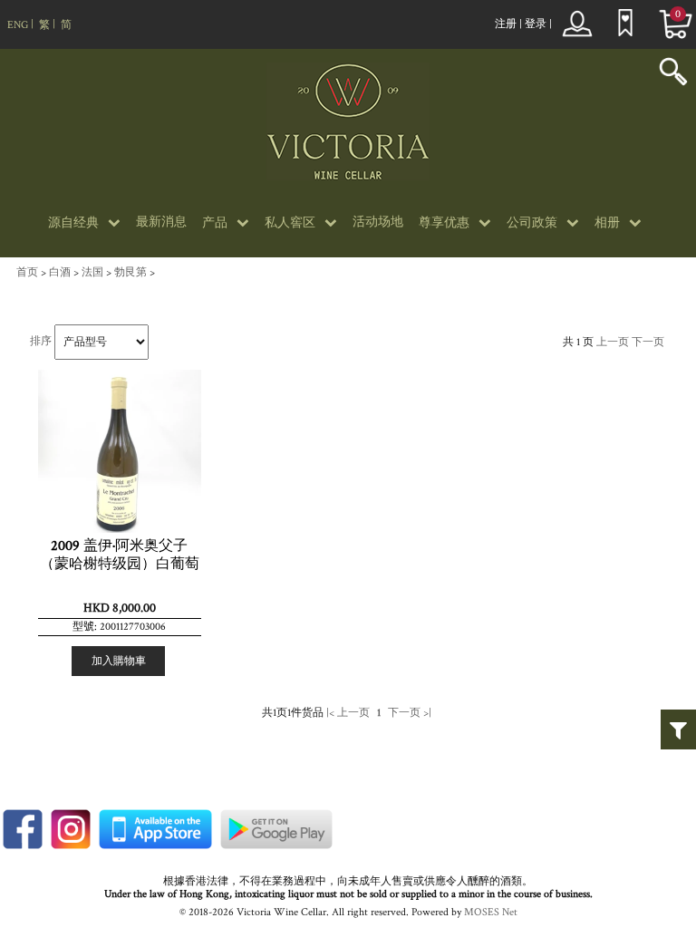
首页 (27, 272)
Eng (17, 25)
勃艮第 (130, 272)
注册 (506, 24)
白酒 (60, 272)
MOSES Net (490, 912)
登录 (535, 24)
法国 (92, 272)
